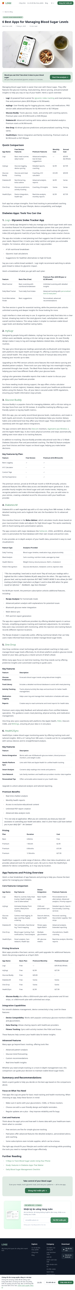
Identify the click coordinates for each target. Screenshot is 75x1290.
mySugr (9, 330)
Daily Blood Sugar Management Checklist (23, 1169)
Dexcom (35, 429)
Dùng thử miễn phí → (37, 1190)
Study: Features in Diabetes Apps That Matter (24, 1165)
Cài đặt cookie (51, 1269)
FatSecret (43, 531)
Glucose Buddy (13, 399)
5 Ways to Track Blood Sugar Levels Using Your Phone (28, 1161)
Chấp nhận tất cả (65, 1282)
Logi (7, 220)
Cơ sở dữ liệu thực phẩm (35, 3)
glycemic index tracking (44, 98)
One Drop (10, 644)
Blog (46, 3)
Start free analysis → (60, 77)
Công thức (22, 3)
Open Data (50, 1272)
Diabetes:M (11, 504)
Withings (15, 724)
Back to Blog (9, 12)
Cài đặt (39, 1282)
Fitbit (59, 721)
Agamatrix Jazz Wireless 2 (58, 429)
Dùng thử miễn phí (65, 3)
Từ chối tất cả (50, 1282)
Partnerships (51, 1274)
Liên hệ (49, 1257)
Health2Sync (12, 730)
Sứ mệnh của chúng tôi (51, 1249)
